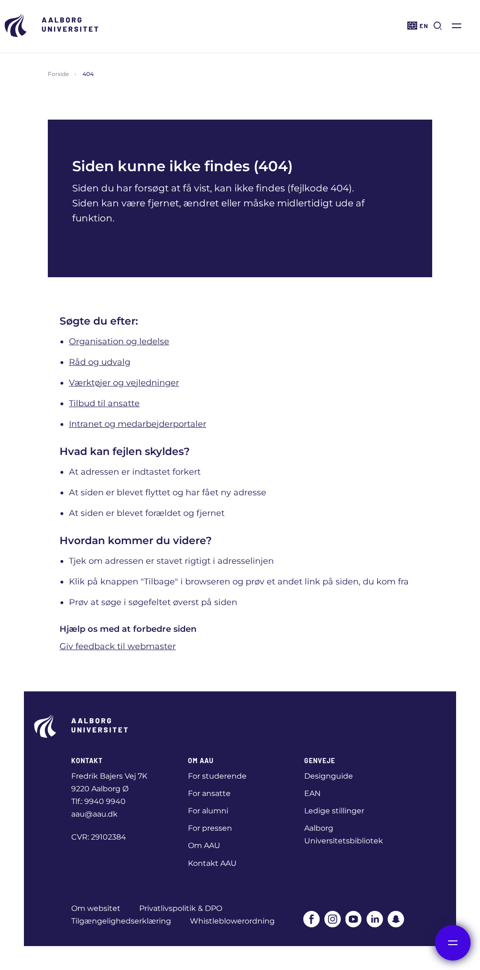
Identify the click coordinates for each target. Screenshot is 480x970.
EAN (312, 793)
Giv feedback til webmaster (118, 646)
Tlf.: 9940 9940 (98, 801)
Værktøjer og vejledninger (124, 383)
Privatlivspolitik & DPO (180, 908)
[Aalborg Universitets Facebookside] (311, 919)
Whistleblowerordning (232, 921)
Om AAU (204, 845)
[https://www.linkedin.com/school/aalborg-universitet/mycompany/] (375, 919)
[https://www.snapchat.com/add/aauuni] (396, 919)
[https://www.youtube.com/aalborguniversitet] (353, 919)
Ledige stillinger (334, 810)
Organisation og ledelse (119, 341)
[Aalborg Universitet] (51, 25)
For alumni (208, 810)
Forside (58, 73)
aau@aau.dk (94, 814)
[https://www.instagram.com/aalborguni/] (332, 919)
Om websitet (95, 908)
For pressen (210, 828)
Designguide (328, 776)
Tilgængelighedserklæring (121, 921)
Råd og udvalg (99, 362)
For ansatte (209, 793)
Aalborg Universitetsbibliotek (343, 834)
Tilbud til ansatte (104, 403)
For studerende (217, 776)
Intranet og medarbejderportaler (137, 424)
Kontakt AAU (212, 863)
